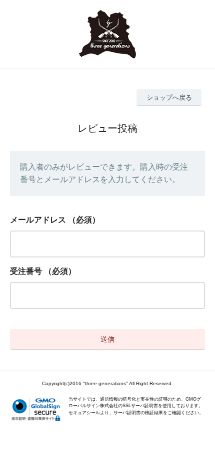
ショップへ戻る (169, 97)
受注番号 (26, 271)
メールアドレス (38, 220)
